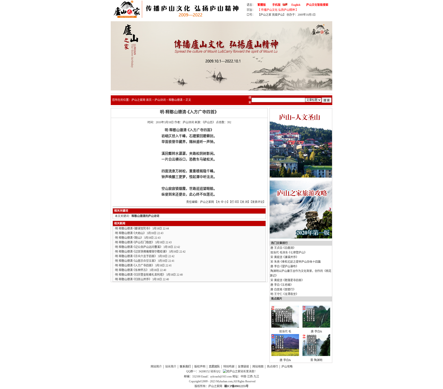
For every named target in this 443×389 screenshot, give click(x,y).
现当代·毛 (285, 331)
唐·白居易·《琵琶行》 (283, 289)
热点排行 (272, 366)
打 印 (234, 202)
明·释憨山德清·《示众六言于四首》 (136, 256)
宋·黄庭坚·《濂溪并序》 (284, 257)
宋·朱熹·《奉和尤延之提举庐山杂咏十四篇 (295, 261)
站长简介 (170, 366)
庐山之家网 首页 (142, 100)
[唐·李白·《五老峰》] (285, 355)
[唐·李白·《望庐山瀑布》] (316, 326)
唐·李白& (316, 331)
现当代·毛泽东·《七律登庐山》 (288, 252)
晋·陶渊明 (316, 360)
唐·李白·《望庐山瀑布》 (284, 266)
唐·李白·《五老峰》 (281, 284)
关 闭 (245, 202)
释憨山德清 (176, 100)
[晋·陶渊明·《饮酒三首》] (316, 355)
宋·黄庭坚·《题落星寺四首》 (287, 280)
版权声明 (199, 366)
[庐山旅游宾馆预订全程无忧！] (301, 176)
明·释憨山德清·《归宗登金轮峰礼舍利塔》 (140, 274)
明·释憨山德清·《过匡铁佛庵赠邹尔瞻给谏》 (141, 251)
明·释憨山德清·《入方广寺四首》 (134, 265)
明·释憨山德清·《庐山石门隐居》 (134, 242)
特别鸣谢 (228, 366)
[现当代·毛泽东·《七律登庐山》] (285, 326)
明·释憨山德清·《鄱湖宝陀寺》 (133, 228)
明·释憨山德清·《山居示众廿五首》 (136, 260)
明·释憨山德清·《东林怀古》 (132, 270)
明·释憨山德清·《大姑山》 (130, 233)
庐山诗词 (160, 100)
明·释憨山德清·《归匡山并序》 (133, 279)
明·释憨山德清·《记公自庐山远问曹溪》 (139, 247)
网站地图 (257, 366)
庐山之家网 (215, 386)
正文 (188, 100)
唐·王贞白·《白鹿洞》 (283, 248)
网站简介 (156, 366)
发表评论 (257, 202)
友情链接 (243, 366)
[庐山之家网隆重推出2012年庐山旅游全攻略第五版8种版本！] (301, 237)
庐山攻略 (287, 366)
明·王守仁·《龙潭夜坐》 (284, 294)
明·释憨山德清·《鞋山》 (129, 237)
